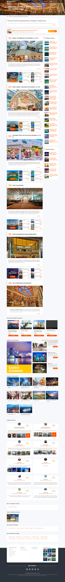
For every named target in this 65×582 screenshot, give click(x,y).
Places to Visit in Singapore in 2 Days (51, 387)
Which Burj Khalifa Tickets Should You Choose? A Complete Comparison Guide (53, 97)
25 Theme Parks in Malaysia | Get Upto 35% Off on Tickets (38, 178)
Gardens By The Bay (51, 352)
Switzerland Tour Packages (35, 536)
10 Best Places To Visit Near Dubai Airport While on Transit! (53, 64)
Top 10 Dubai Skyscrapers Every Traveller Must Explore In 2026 (53, 86)
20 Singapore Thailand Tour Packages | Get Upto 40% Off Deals (53, 130)
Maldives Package (11, 536)
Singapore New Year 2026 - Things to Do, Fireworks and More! (52, 169)
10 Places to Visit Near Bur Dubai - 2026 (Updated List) (53, 58)
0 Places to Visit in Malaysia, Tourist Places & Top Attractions (38, 171)
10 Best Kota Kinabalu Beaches (37, 175)
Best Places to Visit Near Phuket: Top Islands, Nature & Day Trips (53, 80)
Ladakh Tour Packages (12, 528)
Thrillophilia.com (30, 573)
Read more (38, 68)
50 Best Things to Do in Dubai (26, 122)
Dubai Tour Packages (19, 536)
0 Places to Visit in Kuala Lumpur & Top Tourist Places (38, 220)
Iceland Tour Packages (36, 538)
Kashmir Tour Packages (20, 528)
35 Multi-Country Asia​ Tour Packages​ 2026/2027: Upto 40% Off (53, 141)
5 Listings (13, 519)
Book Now (13, 335)
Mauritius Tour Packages (20, 538)
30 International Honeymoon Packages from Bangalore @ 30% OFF (53, 125)
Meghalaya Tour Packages (29, 528)
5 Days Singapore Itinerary (12, 414)
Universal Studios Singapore (53, 341)
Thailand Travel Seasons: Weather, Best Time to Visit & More (53, 42)
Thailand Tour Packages (12, 538)
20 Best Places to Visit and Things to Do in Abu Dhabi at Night (38, 276)
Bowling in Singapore (24, 330)
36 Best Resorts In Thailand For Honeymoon (26, 73)
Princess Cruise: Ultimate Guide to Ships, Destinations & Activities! (26, 414)
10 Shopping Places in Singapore (13, 400)
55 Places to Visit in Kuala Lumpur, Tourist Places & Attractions (26, 227)
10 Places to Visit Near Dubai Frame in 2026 (53, 69)
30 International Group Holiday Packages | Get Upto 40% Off (53, 135)
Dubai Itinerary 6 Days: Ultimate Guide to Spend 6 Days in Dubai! (53, 113)
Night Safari (50, 363)
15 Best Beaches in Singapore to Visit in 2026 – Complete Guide (53, 159)
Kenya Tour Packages (44, 538)
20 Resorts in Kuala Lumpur (38, 223)
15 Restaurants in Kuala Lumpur (38, 227)
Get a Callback (52, 31)
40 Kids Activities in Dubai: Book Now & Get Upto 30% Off (26, 129)
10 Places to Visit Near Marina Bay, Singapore (13, 387)
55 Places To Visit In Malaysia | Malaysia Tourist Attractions (26, 171)
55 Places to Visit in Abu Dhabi (38, 272)
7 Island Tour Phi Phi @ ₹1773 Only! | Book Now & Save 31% (38, 73)
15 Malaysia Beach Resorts (26, 174)
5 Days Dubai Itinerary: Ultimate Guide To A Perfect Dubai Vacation (53, 108)
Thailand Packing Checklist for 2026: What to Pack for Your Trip (53, 47)
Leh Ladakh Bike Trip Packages (38, 528)
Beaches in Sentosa (37, 400)
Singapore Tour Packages (44, 536)
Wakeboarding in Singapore (51, 330)
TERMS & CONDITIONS (12, 552)
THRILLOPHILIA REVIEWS (12, 551)
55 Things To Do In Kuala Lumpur (26, 220)
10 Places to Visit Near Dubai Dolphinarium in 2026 (53, 75)
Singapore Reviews (11, 420)
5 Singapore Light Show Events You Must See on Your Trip (25, 387)
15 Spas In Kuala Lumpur (26, 223)
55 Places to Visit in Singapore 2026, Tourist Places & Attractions (53, 153)
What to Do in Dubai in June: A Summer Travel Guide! (53, 91)
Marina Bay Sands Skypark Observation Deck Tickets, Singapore (12, 331)
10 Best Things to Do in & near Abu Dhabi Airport (26, 269)
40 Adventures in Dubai (38, 128)
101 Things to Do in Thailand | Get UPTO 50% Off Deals (26, 80)
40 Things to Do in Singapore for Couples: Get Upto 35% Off (53, 164)
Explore (29, 74)
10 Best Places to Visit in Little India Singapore (38, 387)
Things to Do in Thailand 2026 (38, 80)
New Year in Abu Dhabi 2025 (26, 276)
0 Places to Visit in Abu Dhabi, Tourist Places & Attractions (38, 269)
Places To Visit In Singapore (51, 340)
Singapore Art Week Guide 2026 (25, 400)
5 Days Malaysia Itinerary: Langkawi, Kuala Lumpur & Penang (53, 119)
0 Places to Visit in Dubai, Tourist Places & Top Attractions (38, 122)
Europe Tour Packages (26, 536)
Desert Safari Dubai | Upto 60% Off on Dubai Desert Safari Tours (26, 125)
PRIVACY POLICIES (11, 553)
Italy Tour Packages (28, 538)
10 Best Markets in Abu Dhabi (26, 272)
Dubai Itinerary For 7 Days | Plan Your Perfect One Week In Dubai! (53, 102)
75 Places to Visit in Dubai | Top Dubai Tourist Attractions (38, 125)
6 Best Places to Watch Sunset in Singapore (51, 401)
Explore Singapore (16, 369)
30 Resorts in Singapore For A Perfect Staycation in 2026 (53, 175)
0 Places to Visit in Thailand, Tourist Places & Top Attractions (38, 76)
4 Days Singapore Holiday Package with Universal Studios (38, 331)
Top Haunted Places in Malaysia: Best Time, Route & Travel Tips (53, 53)
